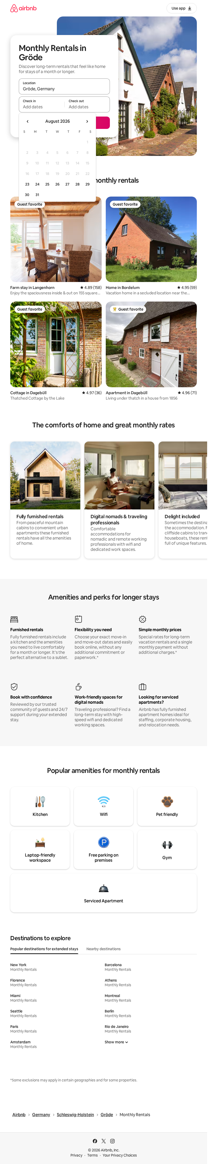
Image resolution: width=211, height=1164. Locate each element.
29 (87, 184)
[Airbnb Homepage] (23, 8)
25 (47, 184)
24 (37, 184)
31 (37, 194)
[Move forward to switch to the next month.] (87, 121)
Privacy (76, 1155)
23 (27, 184)
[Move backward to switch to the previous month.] (27, 121)
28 (77, 184)
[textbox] (41, 107)
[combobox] (64, 89)
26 (57, 184)
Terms (92, 1155)
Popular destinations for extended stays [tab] (44, 949)
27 (67, 184)
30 (27, 194)
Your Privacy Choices (120, 1155)
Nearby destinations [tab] (103, 949)
